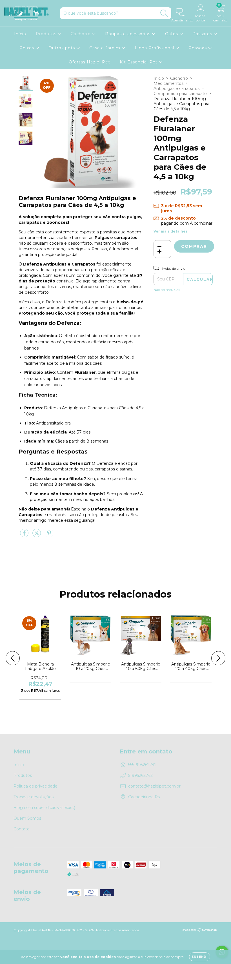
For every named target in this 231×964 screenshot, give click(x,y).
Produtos (47, 33)
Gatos (172, 33)
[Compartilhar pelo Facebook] (25, 535)
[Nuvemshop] (199, 930)
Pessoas (198, 47)
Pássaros (203, 33)
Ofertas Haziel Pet (89, 62)
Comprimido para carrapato (180, 93)
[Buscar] (164, 13)
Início (20, 33)
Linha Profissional (155, 47)
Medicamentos (168, 83)
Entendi (200, 957)
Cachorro (81, 33)
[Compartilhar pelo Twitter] (37, 535)
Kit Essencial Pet (139, 62)
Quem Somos (27, 818)
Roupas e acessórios (128, 33)
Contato (22, 829)
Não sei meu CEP (167, 290)
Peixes (27, 47)
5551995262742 (142, 764)
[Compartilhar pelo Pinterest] (49, 535)
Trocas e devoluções (34, 796)
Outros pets (62, 47)
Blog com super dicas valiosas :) (44, 807)
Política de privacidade (35, 786)
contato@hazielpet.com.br (154, 786)
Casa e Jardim (105, 47)
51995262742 (140, 775)
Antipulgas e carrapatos (176, 88)
